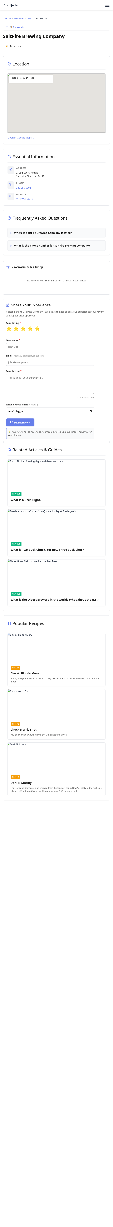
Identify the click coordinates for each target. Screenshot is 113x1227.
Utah (29, 18)
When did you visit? (22, 404)
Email (25, 355)
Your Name (12, 340)
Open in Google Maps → (21, 137)
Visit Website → (24, 199)
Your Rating (12, 322)
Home (8, 18)
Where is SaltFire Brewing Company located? (43, 233)
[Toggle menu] (107, 5)
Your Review (13, 371)
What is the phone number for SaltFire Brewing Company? (52, 245)
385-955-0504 (23, 187)
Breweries (19, 18)
